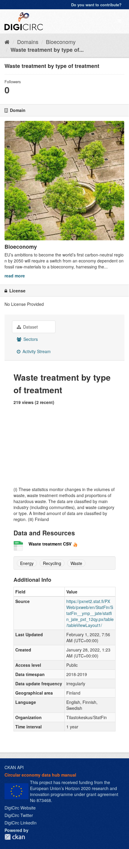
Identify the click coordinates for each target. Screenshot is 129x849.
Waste (76, 563)
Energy (27, 563)
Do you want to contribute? (96, 4)
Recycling (52, 563)
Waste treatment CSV (49, 544)
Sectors (30, 339)
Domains (27, 41)
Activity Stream (36, 351)
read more (14, 276)
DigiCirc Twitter (18, 815)
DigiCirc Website (20, 808)
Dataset (30, 327)
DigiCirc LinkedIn (20, 823)
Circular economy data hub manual (40, 775)
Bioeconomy (61, 41)
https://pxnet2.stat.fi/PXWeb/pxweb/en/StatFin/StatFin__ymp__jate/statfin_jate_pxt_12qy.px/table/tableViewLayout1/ (90, 613)
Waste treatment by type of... (47, 50)
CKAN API (14, 767)
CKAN (14, 837)
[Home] (7, 41)
